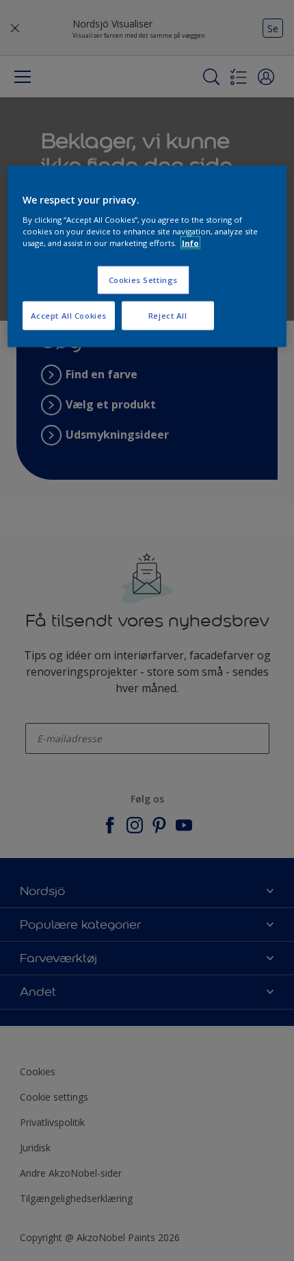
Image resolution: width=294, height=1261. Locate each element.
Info (190, 242)
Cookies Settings (143, 279)
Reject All (167, 315)
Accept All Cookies (69, 315)
